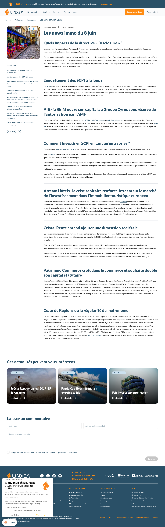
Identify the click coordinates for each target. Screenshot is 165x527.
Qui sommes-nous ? (107, 492)
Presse (102, 504)
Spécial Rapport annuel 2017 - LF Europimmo (31, 390)
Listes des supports (138, 504)
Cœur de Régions (94, 335)
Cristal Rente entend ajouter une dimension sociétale (19, 107)
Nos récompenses (106, 498)
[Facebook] (9, 131)
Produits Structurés (75, 492)
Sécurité (103, 517)
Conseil (102, 495)
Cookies (155, 517)
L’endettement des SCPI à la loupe (20, 77)
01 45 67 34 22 (78, 472)
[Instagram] (48, 475)
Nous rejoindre (105, 507)
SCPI (49, 86)
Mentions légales (142, 517)
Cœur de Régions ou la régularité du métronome (20, 123)
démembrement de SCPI (66, 149)
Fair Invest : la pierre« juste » (130, 392)
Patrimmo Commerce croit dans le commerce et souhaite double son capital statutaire (22, 115)
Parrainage (104, 501)
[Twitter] (19, 131)
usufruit (52, 154)
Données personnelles (124, 517)
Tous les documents (138, 501)
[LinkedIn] (14, 131)
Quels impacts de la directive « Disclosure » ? (19, 71)
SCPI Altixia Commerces (95, 120)
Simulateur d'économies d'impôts (142, 498)
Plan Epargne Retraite (76, 495)
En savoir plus (106, 4)
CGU (111, 517)
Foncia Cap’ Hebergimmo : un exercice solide (79, 390)
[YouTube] (60, 475)
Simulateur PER (136, 495)
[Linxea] (14, 12)
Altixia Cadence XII (115, 120)
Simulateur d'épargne (138, 492)
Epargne (72, 501)
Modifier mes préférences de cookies (144, 507)
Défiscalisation (74, 498)
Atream (123, 201)
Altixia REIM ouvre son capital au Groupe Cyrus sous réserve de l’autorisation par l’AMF (22, 83)
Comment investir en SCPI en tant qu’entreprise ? (20, 91)
